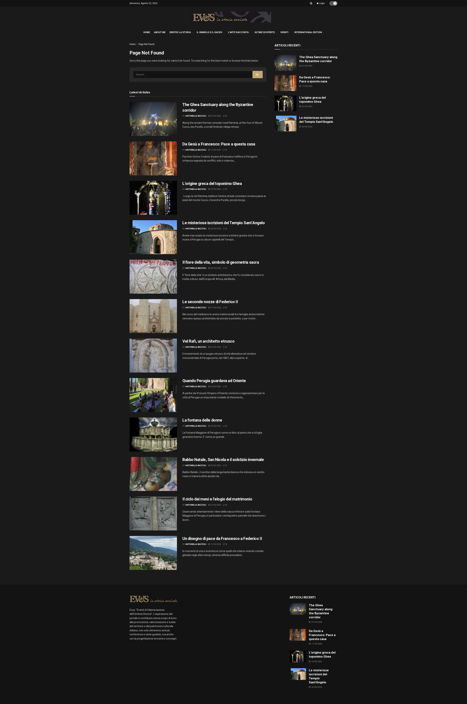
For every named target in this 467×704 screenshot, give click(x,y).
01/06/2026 (215, 116)
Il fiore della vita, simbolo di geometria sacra (220, 262)
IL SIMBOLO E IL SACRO (209, 32)
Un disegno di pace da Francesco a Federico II (222, 538)
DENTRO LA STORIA (180, 32)
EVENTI (284, 32)
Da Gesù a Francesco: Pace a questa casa (218, 144)
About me (159, 32)
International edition (308, 32)
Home (133, 44)
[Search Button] (311, 3)
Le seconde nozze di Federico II (210, 301)
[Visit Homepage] (231, 17)
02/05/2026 (215, 228)
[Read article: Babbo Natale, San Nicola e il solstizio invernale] (153, 474)
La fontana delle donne (202, 420)
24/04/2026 (215, 426)
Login (322, 3)
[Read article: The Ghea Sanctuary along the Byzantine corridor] (153, 119)
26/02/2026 (215, 386)
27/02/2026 (215, 307)
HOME (146, 32)
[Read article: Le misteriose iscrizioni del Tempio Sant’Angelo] (153, 237)
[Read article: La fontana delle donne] (153, 434)
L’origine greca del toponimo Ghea (212, 183)
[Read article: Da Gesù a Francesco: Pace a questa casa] (153, 158)
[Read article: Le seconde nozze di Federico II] (153, 316)
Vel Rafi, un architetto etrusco (208, 341)
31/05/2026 (215, 189)
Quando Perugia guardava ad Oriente (214, 380)
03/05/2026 (215, 465)
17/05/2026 (215, 150)
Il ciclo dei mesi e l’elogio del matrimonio (217, 499)
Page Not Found (146, 44)
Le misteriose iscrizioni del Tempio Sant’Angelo (223, 223)
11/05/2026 (215, 544)
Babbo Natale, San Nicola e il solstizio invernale (223, 459)
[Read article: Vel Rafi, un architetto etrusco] (153, 356)
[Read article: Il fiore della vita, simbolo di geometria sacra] (153, 277)
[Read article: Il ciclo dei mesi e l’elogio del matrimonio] (153, 513)
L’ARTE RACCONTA (238, 32)
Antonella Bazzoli (196, 116)
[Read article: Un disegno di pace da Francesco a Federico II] (153, 553)
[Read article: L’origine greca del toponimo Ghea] (153, 198)
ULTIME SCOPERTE (264, 32)
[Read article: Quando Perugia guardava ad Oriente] (153, 395)
